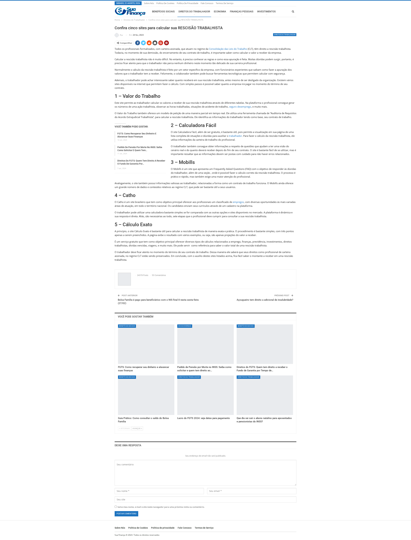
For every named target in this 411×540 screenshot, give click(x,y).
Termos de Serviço (224, 3)
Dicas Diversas (184, 326)
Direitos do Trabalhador (194, 11)
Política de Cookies (165, 3)
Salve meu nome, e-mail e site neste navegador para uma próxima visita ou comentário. (161, 506)
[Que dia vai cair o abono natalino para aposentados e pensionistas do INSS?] (265, 395)
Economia (220, 11)
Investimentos (266, 11)
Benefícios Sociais (163, 11)
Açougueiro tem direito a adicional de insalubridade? (265, 299)
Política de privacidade (187, 3)
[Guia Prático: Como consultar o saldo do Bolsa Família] (146, 395)
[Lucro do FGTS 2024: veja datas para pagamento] (205, 395)
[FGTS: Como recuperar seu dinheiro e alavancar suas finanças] (146, 344)
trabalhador (235, 135)
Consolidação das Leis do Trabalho (227, 48)
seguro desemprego (240, 106)
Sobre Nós (149, 3)
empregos (238, 202)
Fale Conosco (207, 3)
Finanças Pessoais (241, 11)
